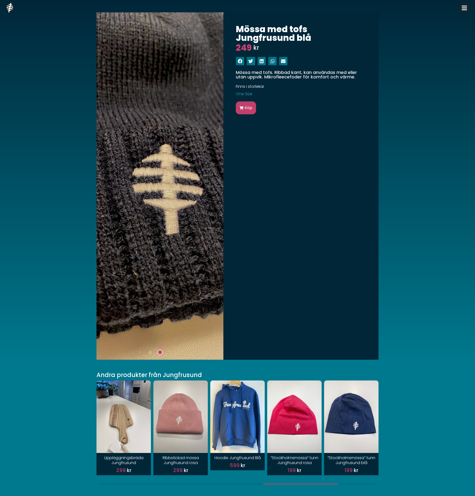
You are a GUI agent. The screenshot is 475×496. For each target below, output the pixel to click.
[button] (140, 352)
